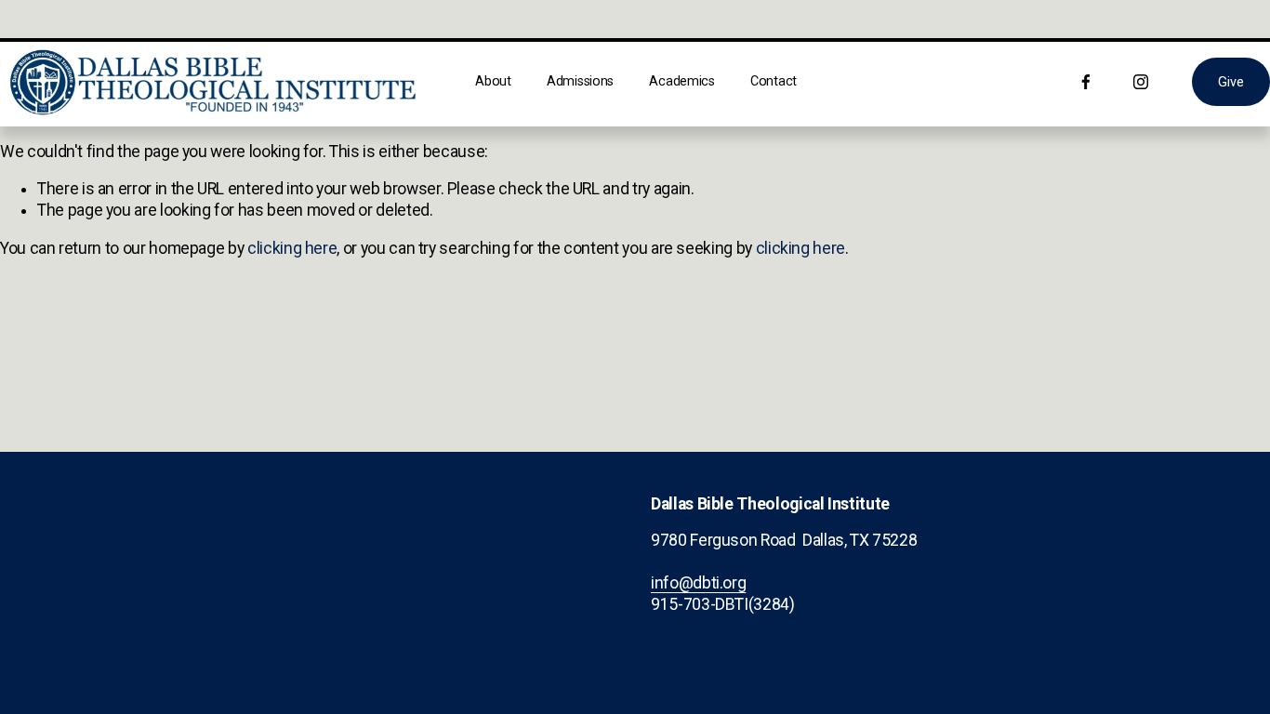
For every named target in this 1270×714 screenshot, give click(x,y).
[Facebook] (1086, 82)
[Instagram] (1140, 82)
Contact (773, 81)
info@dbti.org (698, 583)
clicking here (292, 248)
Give (1230, 82)
